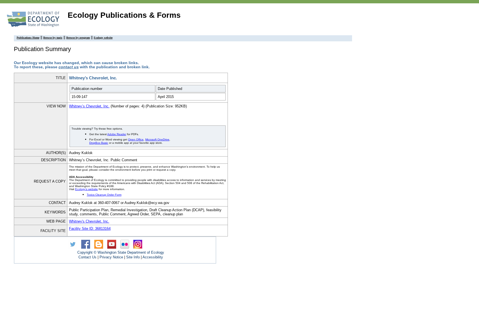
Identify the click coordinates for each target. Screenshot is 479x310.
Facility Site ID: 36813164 (90, 228)
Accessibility (152, 257)
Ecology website (103, 37)
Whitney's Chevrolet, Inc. (89, 221)
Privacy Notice (111, 257)
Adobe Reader (116, 134)
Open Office (136, 139)
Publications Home (28, 37)
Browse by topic (52, 37)
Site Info (133, 257)
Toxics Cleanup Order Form (104, 194)
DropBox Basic (98, 142)
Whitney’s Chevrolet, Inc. (89, 106)
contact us (68, 67)
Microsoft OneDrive (157, 139)
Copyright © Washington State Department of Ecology (120, 252)
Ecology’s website (86, 189)
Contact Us (87, 257)
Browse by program (78, 37)
